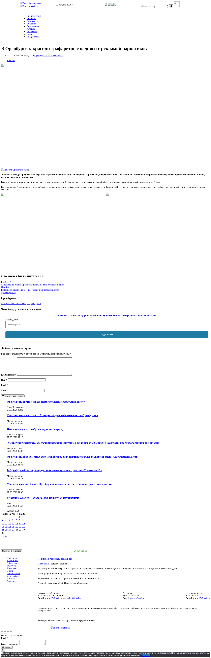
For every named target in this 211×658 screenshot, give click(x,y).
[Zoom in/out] (11, 631)
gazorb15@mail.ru (201, 598)
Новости (11, 60)
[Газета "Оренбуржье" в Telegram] (106, 5)
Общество (31, 23)
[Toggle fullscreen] (8, 631)
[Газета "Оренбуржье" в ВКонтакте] (109, 5)
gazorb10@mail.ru (72, 598)
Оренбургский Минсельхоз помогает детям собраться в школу (46, 401)
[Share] (5, 631)
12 (9, 523)
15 (20, 523)
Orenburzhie (43, 563)
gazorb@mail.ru (137, 598)
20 (13, 526)
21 (17, 526)
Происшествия (34, 16)
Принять (145, 655)
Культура (31, 29)
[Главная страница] (30, 3)
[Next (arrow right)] (5, 633)
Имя (4, 380)
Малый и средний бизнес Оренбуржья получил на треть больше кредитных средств (60, 483)
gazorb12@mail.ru (53, 598)
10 (3, 523)
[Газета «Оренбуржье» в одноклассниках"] (112, 5)
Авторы (11, 578)
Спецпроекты (33, 36)
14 (17, 523)
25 (6, 530)
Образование (33, 26)
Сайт (3, 390)
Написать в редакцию (11, 551)
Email (4, 385)
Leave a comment (55, 55)
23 (23, 526)
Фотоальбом (13, 576)
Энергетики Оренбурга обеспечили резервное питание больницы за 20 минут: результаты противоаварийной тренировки (83, 442)
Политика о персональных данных (55, 559)
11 (6, 523)
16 (23, 523)
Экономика (32, 21)
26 (9, 530)
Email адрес (11, 319)
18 (6, 526)
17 (3, 526)
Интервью (32, 31)
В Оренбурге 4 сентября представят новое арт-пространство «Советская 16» (54, 470)
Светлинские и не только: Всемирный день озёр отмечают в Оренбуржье (52, 415)
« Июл (4, 536)
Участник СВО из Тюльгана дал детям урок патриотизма (43, 497)
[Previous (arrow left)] (2, 633)
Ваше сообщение (10, 644)
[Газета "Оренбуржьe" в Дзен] (114, 5)
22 (20, 526)
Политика (31, 18)
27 (13, 530)
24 (3, 530)
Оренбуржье (40, 55)
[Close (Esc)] (2, 631)
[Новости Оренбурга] (15, 169)
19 (9, 526)
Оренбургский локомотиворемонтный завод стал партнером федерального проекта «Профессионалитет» (73, 456)
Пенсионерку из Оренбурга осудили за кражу (35, 429)
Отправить (6, 647)
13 (13, 523)
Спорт (30, 34)
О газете (11, 581)
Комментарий (8, 375)
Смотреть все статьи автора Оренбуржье (21, 303)
